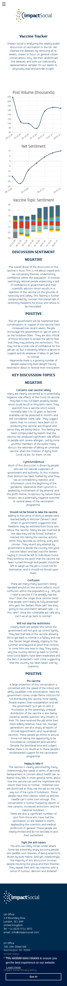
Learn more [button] (13, 967)
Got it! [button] (33, 976)
